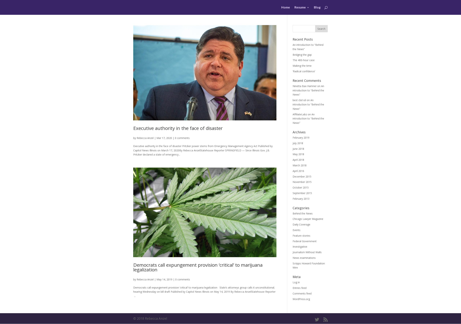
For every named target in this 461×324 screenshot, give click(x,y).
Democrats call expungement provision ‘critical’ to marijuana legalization (198, 267)
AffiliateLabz (300, 114)
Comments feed (302, 293)
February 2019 (301, 137)
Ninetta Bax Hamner (305, 86)
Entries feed (299, 288)
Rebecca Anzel (145, 138)
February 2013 (301, 198)
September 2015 (302, 193)
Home (285, 7)
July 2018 (298, 143)
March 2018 (299, 165)
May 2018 (298, 154)
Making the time (302, 65)
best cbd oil (299, 100)
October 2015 (301, 187)
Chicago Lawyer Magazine (308, 219)
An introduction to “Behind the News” (308, 90)
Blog (317, 7)
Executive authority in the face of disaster (178, 128)
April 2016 (298, 171)
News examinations (304, 257)
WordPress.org (301, 299)
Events (296, 230)
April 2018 (298, 159)
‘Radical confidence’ (304, 71)
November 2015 (302, 182)
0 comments (182, 138)
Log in (296, 282)
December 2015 (302, 176)
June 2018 (298, 148)
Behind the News (303, 213)
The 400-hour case (304, 60)
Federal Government (305, 241)
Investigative (300, 246)
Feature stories (301, 235)
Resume (300, 7)
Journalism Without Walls (307, 252)
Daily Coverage (301, 224)
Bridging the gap (302, 54)
